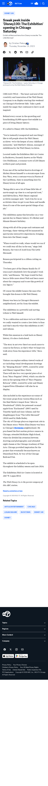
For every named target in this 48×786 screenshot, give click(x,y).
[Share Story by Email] (27, 52)
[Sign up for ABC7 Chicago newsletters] (22, 649)
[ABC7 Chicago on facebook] (4, 649)
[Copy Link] (32, 52)
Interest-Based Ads (19, 670)
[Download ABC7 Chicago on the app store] (8, 656)
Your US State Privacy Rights (29, 667)
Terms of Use (6, 670)
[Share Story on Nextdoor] (21, 52)
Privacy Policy (6, 665)
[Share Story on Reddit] (15, 52)
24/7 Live (18, 3)
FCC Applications (8, 672)
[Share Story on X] (10, 52)
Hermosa (19, 427)
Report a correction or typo (12, 491)
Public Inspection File (34, 670)
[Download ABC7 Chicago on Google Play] (21, 656)
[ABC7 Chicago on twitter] (10, 649)
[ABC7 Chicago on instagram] (16, 649)
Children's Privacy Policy (10, 667)
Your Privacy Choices (20, 665)
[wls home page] (6, 614)
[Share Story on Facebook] (4, 52)
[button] (3, 3)
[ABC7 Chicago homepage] (9, 3)
